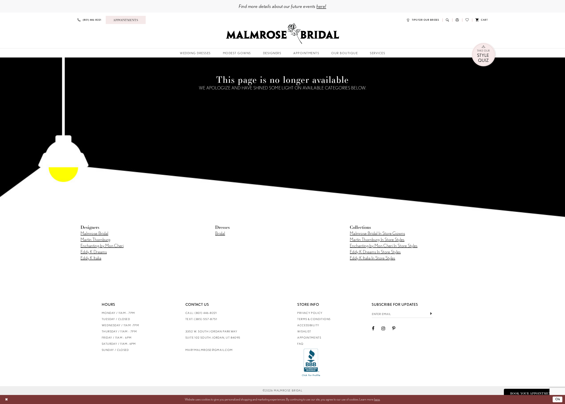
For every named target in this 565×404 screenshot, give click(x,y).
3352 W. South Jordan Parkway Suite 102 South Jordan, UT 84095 (212, 334)
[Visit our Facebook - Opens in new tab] (373, 328)
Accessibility (308, 325)
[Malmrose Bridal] (282, 33)
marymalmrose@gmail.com (209, 350)
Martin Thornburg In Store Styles (377, 239)
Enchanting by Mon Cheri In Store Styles (384, 245)
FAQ (300, 343)
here (377, 399)
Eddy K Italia (91, 258)
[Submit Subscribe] (431, 314)
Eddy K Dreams (94, 251)
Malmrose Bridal (94, 233)
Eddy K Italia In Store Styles (372, 258)
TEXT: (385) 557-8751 (201, 319)
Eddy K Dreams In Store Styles (375, 251)
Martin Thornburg (96, 239)
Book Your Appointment (531, 393)
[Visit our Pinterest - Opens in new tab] (394, 328)
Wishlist (304, 331)
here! (321, 6)
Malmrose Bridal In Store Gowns (377, 233)
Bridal (220, 233)
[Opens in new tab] (311, 362)
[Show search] (447, 20)
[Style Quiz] (484, 55)
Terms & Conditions (313, 319)
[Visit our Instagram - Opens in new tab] (383, 328)
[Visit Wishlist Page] (467, 20)
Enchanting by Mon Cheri (102, 245)
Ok (557, 399)
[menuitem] (89, 20)
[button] (457, 20)
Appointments (309, 337)
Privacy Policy (309, 313)
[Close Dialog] (6, 399)
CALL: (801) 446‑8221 (201, 313)
